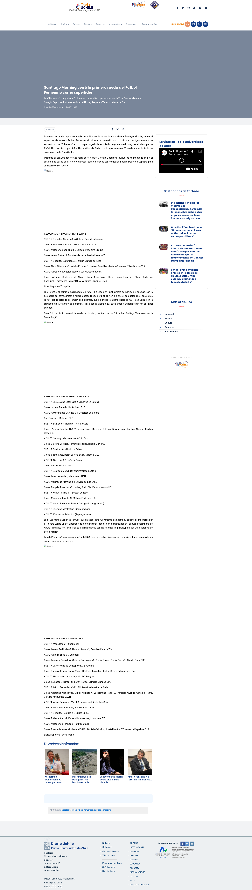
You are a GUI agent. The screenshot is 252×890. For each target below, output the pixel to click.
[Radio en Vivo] (187, 24)
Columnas (107, 847)
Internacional (115, 24)
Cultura (76, 24)
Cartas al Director (110, 851)
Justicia (134, 876)
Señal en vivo (108, 867)
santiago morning (102, 810)
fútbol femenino (85, 810)
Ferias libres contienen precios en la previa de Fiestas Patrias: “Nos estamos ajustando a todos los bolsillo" (184, 276)
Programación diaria (112, 863)
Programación (149, 24)
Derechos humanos (139, 885)
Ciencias (134, 855)
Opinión (88, 24)
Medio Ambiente (137, 872)
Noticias (52, 24)
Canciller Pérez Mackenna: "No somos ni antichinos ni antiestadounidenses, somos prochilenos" (186, 232)
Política (65, 24)
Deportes (100, 24)
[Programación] (193, 24)
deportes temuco (68, 810)
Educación (135, 864)
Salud (133, 880)
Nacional (169, 314)
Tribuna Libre (108, 855)
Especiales (131, 24)
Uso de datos (108, 871)
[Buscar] (199, 24)
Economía (135, 868)
